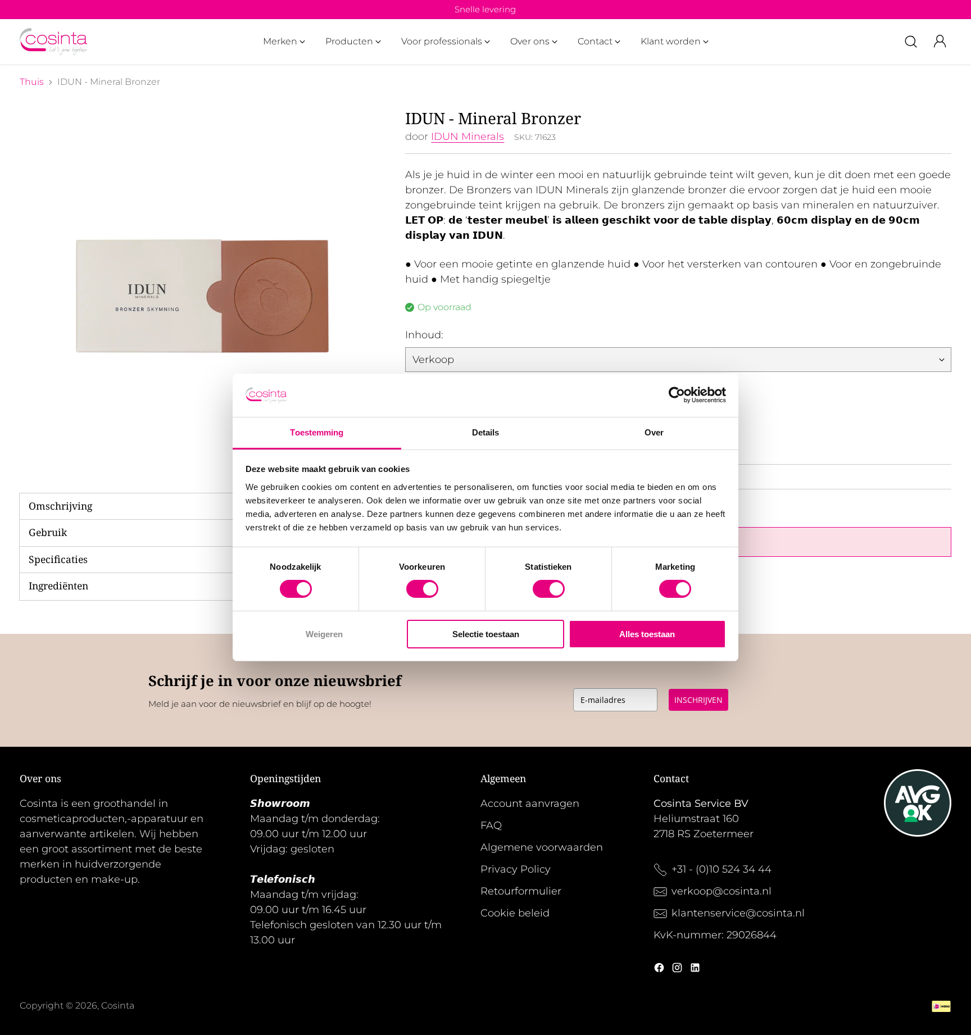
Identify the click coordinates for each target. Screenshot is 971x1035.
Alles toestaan (647, 634)
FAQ (491, 825)
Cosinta (117, 1005)
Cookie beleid (515, 913)
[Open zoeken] (911, 41)
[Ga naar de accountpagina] (940, 41)
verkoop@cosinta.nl (722, 891)
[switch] (422, 589)
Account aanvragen (529, 803)
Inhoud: (424, 335)
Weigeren (324, 634)
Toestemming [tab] (316, 432)
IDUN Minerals (467, 136)
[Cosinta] (53, 41)
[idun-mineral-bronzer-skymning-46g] (202, 291)
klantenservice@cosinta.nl (738, 913)
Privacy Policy (515, 869)
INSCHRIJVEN (698, 699)
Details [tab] (486, 432)
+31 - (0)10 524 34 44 (721, 869)
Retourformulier (520, 891)
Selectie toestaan (485, 634)
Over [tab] (654, 432)
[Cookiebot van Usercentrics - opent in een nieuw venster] (677, 395)
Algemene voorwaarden (541, 847)
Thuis (32, 81)
